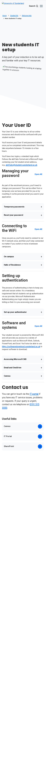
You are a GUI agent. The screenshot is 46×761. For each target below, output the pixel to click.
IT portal (34, 394)
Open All (38, 174)
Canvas (23, 376)
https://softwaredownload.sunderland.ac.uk (21, 346)
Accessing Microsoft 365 (23, 359)
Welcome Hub (26, 15)
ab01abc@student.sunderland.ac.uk (21, 165)
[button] (41, 6)
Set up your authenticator (23, 312)
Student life (14, 15)
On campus (23, 256)
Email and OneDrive (23, 367)
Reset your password (23, 215)
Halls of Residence (23, 265)
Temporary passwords (23, 206)
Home (4, 15)
